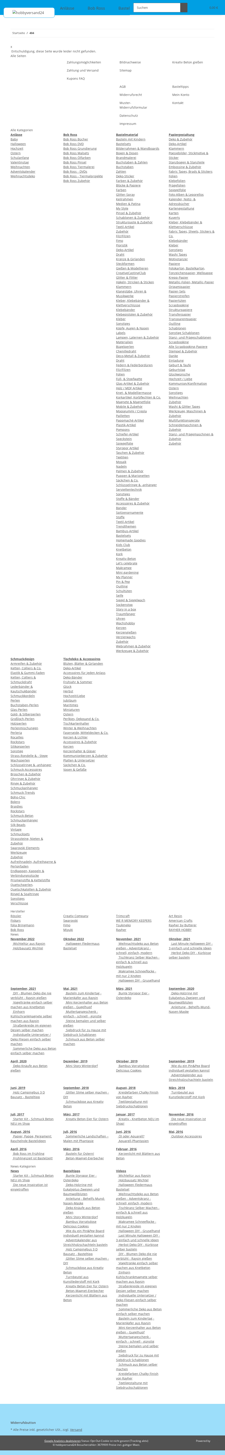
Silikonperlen (20, 746)
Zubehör (122, 231)
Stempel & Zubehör (183, 351)
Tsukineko (123, 925)
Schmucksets (20, 834)
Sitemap (126, 70)
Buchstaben (125, 167)
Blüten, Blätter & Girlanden (83, 663)
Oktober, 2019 (127, 1061)
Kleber (121, 319)
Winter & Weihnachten (80, 728)
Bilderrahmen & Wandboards (137, 148)
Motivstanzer (178, 259)
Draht (120, 254)
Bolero (15, 802)
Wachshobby (125, 623)
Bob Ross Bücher (75, 139)
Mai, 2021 (70, 988)
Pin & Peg (123, 582)
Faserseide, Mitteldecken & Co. (85, 733)
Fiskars (16, 920)
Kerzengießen (126, 632)
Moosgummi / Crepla (131, 411)
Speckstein (124, 439)
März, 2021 (124, 988)
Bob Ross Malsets (76, 153)
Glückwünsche (179, 374)
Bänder (121, 508)
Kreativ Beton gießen (187, 62)
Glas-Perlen (19, 710)
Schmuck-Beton (22, 816)
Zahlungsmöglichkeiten (84, 62)
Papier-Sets (177, 291)
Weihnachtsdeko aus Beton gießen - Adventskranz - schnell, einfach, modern (137, 948)
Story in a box (126, 609)
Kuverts (174, 218)
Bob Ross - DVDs (75, 171)
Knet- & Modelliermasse (133, 393)
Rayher (121, 930)
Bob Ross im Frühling (28, 1153)
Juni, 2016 (123, 1132)
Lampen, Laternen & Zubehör (137, 337)
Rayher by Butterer (183, 925)
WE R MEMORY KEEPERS (134, 920)
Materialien (124, 342)
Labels (120, 333)
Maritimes (70, 705)
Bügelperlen (125, 347)
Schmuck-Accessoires (26, 769)
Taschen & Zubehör (130, 453)
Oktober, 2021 (179, 939)
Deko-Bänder (72, 677)
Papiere (174, 264)
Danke (173, 356)
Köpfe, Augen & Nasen (132, 328)
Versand (76, 1430)
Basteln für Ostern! (79, 1153)
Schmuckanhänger (24, 788)
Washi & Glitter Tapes (184, 406)
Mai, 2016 (176, 1132)
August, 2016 (20, 1132)
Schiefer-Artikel (127, 434)
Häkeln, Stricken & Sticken (135, 282)
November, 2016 (181, 1114)
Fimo (119, 241)
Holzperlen (19, 723)
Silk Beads (18, 825)
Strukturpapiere (180, 310)
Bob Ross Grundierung (80, 148)
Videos (121, 1171)
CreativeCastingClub (131, 273)
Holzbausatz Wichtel (27, 948)
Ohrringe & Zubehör (25, 779)
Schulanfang (20, 158)
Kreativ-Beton (126, 559)
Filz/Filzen (123, 236)
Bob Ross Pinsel (74, 162)
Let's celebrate (126, 563)
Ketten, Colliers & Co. (26, 668)
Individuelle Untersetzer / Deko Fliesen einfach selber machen (31, 1039)
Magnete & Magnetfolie (133, 402)
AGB (123, 86)
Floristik (121, 245)
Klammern (123, 287)
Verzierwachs (126, 637)
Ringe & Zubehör (23, 783)
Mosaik (121, 462)
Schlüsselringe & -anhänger (136, 485)
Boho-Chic (18, 797)
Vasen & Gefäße (75, 769)
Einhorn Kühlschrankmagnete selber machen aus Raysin (31, 1016)
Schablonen (177, 328)
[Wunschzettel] (201, 7)
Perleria (16, 733)
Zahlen (121, 171)
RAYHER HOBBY (180, 930)
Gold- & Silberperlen (26, 714)
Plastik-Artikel (126, 425)
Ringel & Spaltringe (25, 894)
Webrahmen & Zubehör (133, 646)
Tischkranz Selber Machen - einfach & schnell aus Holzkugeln (138, 962)
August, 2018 (126, 1088)
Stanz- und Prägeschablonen (190, 337)
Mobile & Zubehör (129, 406)
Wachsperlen (20, 760)
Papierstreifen (179, 296)
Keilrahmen (124, 199)
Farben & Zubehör (129, 181)
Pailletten (123, 416)
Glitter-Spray (125, 194)
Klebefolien (177, 181)
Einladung (176, 360)
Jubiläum (69, 700)
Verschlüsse (19, 903)
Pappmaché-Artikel (130, 420)
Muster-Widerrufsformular (133, 105)
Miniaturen (71, 710)
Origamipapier (179, 287)
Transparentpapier (183, 319)
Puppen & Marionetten (133, 476)
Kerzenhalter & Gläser (79, 751)
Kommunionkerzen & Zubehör (85, 756)
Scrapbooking (179, 305)
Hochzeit (17, 148)
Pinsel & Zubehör (128, 213)
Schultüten (124, 591)
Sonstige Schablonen (184, 333)
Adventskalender (23, 171)
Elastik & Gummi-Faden (28, 673)
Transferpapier (180, 314)
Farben (121, 190)
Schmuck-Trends (23, 792)
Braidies (17, 806)
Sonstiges (123, 324)
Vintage (16, 829)
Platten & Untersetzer (79, 760)
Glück (67, 686)
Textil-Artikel (125, 227)
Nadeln (121, 466)
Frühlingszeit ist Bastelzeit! (32, 1158)
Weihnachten (20, 167)
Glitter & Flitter (127, 277)
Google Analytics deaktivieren (62, 1441)
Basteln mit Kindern (130, 139)
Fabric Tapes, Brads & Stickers (190, 171)
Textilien (122, 457)
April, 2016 (19, 1149)
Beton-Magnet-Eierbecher (84, 1158)
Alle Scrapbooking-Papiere (188, 347)
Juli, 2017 (17, 1114)
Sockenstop (124, 605)
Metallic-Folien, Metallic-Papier (191, 282)
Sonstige (17, 751)
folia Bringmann (22, 925)
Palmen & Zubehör (129, 471)
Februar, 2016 (126, 1149)
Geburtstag (177, 370)
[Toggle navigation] (9, 3)
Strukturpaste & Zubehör (134, 222)
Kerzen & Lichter (75, 737)
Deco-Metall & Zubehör (133, 356)
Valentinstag (20, 162)
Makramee (124, 568)
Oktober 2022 (73, 939)
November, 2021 (128, 939)
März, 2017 (71, 1114)
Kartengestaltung (181, 208)
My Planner (124, 577)
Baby (14, 139)
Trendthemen (126, 526)
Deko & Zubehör (180, 139)
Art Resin (175, 916)
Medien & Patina (128, 204)
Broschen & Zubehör (26, 774)
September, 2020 (181, 988)
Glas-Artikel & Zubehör (132, 383)
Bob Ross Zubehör (76, 181)
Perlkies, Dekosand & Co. (81, 719)
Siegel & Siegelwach (130, 600)
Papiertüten (177, 300)
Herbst (68, 691)
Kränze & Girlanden (130, 259)
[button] (194, 7)
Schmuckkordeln (23, 696)
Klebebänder (125, 310)
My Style (122, 208)
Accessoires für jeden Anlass (84, 673)
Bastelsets (123, 144)
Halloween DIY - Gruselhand (139, 980)
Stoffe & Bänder (127, 499)
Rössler (16, 916)
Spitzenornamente (129, 512)
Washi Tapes (178, 254)
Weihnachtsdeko (23, 176)
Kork (119, 554)
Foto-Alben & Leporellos (186, 194)
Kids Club (123, 545)
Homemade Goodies (131, 540)
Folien (120, 374)
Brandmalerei (126, 158)
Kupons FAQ (76, 78)
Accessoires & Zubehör (133, 503)
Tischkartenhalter (76, 723)
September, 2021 (23, 988)
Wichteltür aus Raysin (28, 943)
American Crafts (180, 920)
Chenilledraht (126, 351)
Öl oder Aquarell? (131, 1136)
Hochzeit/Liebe (74, 696)
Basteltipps (180, 86)
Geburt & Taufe (180, 365)
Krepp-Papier (178, 277)
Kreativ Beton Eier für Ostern (87, 1119)
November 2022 (22, 939)
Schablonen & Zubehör (133, 218)
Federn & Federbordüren (134, 365)
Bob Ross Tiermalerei (78, 167)
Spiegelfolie (124, 443)
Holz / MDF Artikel (129, 388)
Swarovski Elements (25, 848)
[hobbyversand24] (24, 13)
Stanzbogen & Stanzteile (187, 162)
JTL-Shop (216, 1441)
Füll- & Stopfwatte (129, 379)
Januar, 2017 (125, 1114)
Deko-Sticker (125, 176)
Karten (174, 213)
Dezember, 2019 (75, 1061)
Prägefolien (177, 185)
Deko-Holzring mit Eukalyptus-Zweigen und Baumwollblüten (187, 997)
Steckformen (125, 264)
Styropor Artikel (127, 448)
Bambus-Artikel (127, 531)
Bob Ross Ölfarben (77, 158)
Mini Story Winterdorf (81, 1066)
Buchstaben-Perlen (25, 705)
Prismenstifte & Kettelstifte (30, 880)
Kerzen (121, 628)
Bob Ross (17, 930)
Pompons (123, 430)
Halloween (18, 144)
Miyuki (68, 930)
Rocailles (17, 737)
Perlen (15, 700)
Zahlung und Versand (83, 70)
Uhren (120, 618)
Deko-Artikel (125, 250)
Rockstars (18, 742)
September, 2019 (181, 1061)
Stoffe (120, 517)
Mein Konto (180, 95)
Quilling (122, 586)
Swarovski (70, 920)
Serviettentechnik (129, 489)
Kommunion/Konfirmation (188, 383)
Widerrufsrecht (131, 95)
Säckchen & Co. (127, 480)
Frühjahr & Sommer (77, 682)
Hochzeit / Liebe (180, 379)
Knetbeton (123, 549)
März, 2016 (71, 1149)
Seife (119, 595)
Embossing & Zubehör (185, 167)
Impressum (128, 124)
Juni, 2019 (18, 1088)
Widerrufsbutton (23, 1423)
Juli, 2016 (70, 1132)
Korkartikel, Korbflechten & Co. (138, 397)
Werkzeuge (19, 852)
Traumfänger (125, 614)
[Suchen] (183, 7)
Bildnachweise (130, 62)
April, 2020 (19, 1061)
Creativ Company (75, 916)
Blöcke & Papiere (128, 185)
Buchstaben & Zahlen (132, 162)
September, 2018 (76, 1088)
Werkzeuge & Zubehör (132, 651)
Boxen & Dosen (127, 153)
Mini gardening (127, 572)
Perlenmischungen (24, 728)
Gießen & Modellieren (132, 268)
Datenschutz (129, 115)
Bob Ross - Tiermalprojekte (83, 176)
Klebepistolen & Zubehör (134, 314)
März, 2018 (177, 1088)
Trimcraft (123, 916)
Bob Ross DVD (73, 144)
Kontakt (177, 103)
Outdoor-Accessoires (186, 1136)
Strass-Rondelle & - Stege (29, 756)
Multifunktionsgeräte (184, 420)
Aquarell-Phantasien (133, 1141)
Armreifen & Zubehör (26, 663)
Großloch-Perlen (22, 719)
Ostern (16, 153)
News (15, 1171)
